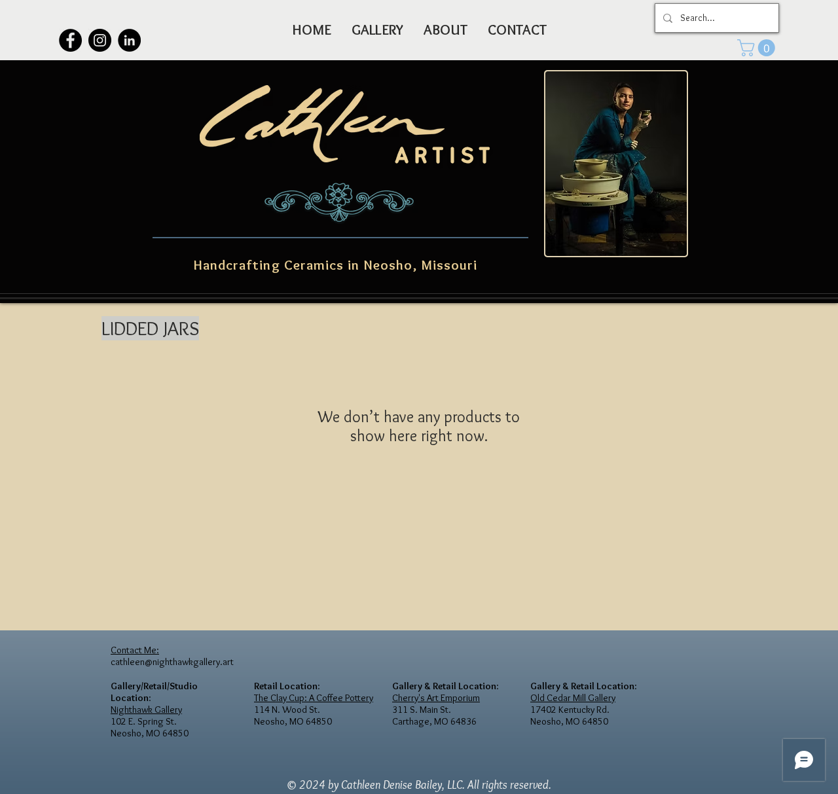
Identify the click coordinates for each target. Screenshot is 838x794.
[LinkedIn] (129, 40)
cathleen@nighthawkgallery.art (172, 662)
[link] (758, 47)
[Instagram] (99, 40)
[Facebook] (70, 40)
